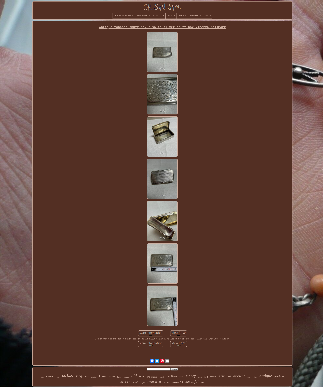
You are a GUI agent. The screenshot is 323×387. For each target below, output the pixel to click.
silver (125, 381)
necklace (172, 376)
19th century (152, 377)
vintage (126, 377)
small (135, 382)
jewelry (249, 377)
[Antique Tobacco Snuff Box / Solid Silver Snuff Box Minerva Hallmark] (162, 52)
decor (255, 377)
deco (42, 377)
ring (79, 376)
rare (202, 382)
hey (58, 377)
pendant (279, 376)
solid (68, 375)
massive (154, 381)
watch (162, 377)
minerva (225, 376)
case (181, 377)
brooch (112, 376)
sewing (94, 377)
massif (213, 377)
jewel (206, 377)
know (102, 376)
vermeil (50, 376)
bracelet (177, 382)
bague (143, 383)
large (119, 377)
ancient (239, 376)
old (134, 375)
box (141, 376)
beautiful (191, 382)
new (86, 376)
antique (266, 376)
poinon (167, 382)
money (191, 376)
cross (200, 377)
